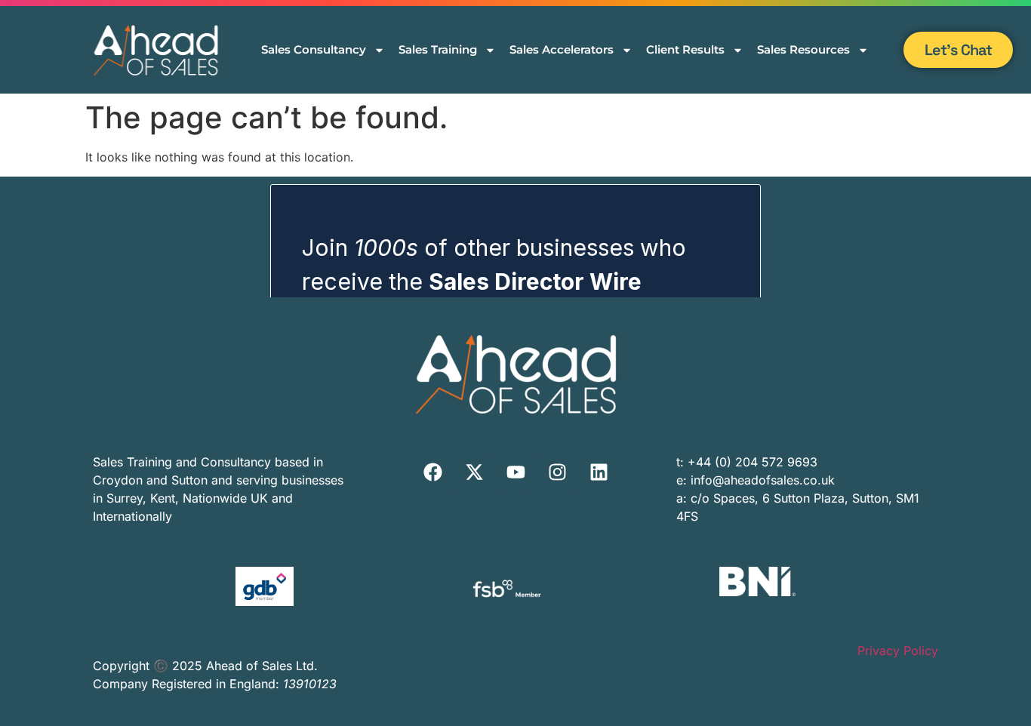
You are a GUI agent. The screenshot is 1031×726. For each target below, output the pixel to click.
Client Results (685, 49)
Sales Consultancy (313, 49)
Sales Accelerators (561, 49)
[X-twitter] (474, 472)
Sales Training (438, 49)
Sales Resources (803, 49)
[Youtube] (515, 472)
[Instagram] (557, 472)
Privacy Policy (897, 650)
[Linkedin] (598, 472)
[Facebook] (432, 472)
